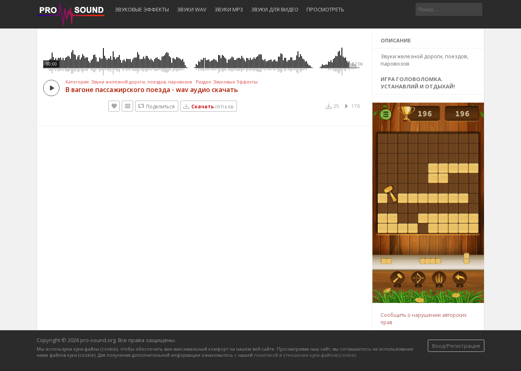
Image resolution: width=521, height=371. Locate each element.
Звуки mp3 (229, 9)
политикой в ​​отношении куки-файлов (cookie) (305, 355)
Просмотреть (325, 9)
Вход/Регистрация (456, 345)
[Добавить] (127, 106)
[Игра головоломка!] (428, 301)
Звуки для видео (274, 9)
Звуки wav (191, 9)
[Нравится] (114, 106)
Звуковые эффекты (142, 9)
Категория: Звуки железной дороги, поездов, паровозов (129, 81)
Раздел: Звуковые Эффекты (227, 81)
